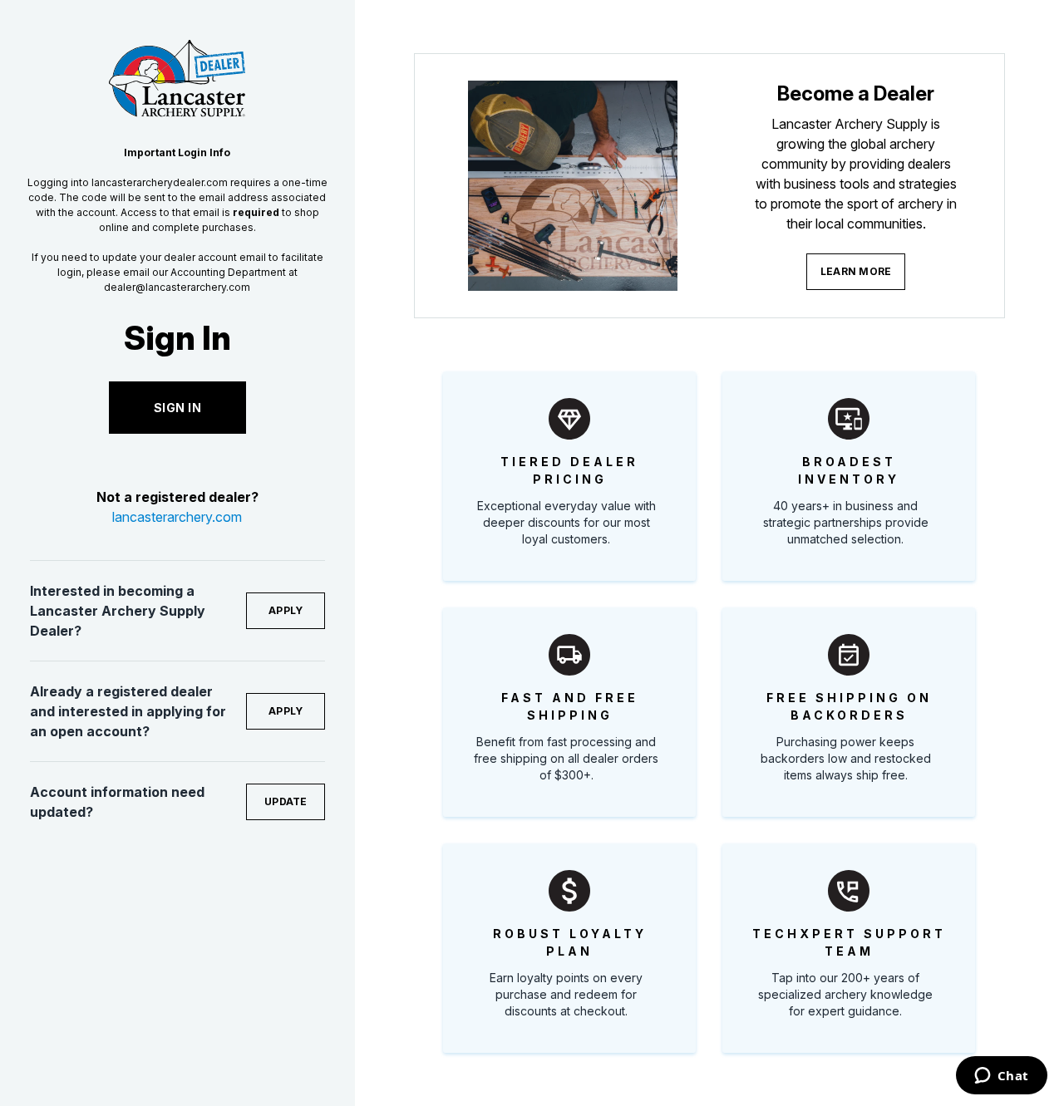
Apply (285, 610)
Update (286, 801)
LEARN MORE (856, 271)
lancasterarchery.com (177, 517)
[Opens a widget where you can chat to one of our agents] (1001, 1077)
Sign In (178, 408)
